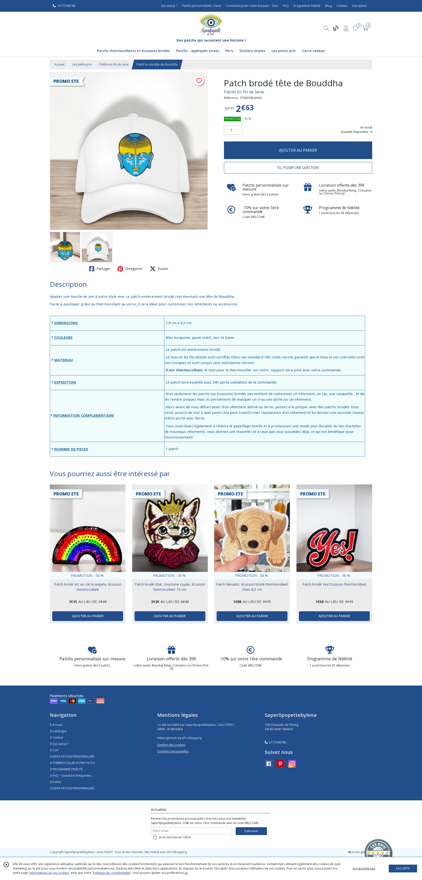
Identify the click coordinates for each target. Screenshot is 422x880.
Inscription (359, 6)
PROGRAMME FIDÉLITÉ (67, 769)
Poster (162, 268)
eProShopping (177, 852)
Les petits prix (82, 64)
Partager (102, 268)
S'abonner (251, 831)
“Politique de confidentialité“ (111, 873)
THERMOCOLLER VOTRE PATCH (73, 763)
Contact (342, 6)
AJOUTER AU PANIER (298, 150)
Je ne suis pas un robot (175, 837)
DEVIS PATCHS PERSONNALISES (73, 788)
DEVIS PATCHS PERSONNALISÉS (73, 756)
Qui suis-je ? (60, 744)
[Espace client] (346, 28)
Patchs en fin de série (114, 64)
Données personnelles (173, 751)
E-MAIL (57, 782)
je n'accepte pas (364, 868)
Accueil (59, 64)
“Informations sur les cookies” (49, 873)
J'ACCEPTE (403, 868)
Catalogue (59, 731)
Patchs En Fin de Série (244, 92)
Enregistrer (133, 268)
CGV (55, 750)
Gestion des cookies (171, 745)
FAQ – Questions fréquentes (71, 775)
